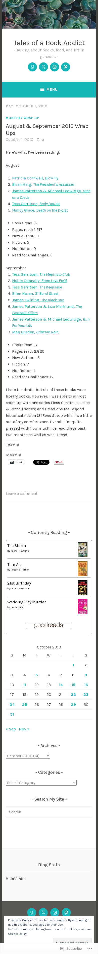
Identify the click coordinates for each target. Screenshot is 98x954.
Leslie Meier (17, 607)
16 (86, 684)
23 (85, 694)
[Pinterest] (65, 66)
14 (61, 684)
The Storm (16, 545)
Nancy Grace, (40, 210)
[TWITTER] (43, 912)
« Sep (11, 729)
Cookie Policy (17, 933)
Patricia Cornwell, (35, 178)
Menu (52, 89)
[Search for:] (49, 811)
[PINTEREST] (66, 912)
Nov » (24, 729)
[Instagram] (54, 66)
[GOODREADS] (31, 912)
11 (24, 684)
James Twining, (38, 300)
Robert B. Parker (20, 569)
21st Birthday (19, 583)
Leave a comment (21, 493)
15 (73, 684)
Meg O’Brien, (35, 332)
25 (24, 704)
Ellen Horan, (35, 293)
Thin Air (14, 564)
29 (73, 704)
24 (12, 704)
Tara (40, 139)
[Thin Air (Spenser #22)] (82, 575)
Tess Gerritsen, (36, 203)
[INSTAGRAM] (54, 912)
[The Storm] (82, 555)
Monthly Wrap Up (22, 118)
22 (73, 694)
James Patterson (20, 588)
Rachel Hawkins (20, 550)
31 (12, 714)
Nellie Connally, (39, 280)
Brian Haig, (43, 184)
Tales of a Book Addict (49, 42)
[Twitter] (43, 66)
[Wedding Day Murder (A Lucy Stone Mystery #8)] (82, 613)
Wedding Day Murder (26, 602)
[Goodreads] (32, 66)
